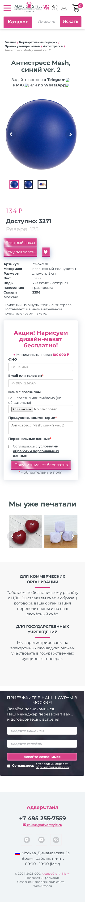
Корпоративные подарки (38, 42)
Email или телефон (25, 376)
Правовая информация (43, 878)
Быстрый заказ (20, 242)
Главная (11, 42)
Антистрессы (53, 46)
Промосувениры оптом (22, 46)
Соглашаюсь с (36, 451)
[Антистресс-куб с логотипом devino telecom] (60, 531)
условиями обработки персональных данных (36, 451)
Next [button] (70, 134)
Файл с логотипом (24, 392)
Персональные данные (29, 439)
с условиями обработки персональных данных (53, 765)
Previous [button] (11, 134)
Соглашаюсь (41, 765)
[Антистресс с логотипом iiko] (25, 531)
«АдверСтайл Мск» (56, 873)
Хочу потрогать (20, 252)
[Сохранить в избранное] (46, 252)
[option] (41, 134)
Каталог (18, 22)
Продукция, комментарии (32, 418)
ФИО (12, 359)
